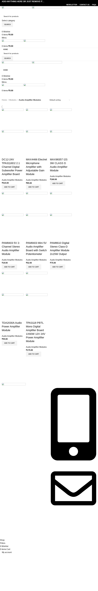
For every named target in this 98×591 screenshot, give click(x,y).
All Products (7, 525)
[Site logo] (17, 10)
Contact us (6, 534)
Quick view (5, 155)
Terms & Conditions (59, 525)
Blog (4, 530)
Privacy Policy (57, 521)
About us (5, 521)
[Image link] (14, 386)
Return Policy (56, 530)
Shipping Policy (57, 534)
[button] (9, 187)
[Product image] (13, 141)
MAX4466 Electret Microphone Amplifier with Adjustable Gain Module (36, 167)
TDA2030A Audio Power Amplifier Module (12, 326)
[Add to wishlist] (11, 155)
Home (4, 100)
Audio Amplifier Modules (12, 180)
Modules (13, 100)
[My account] (2, 29)
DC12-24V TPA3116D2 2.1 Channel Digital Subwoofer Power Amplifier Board (12, 167)
